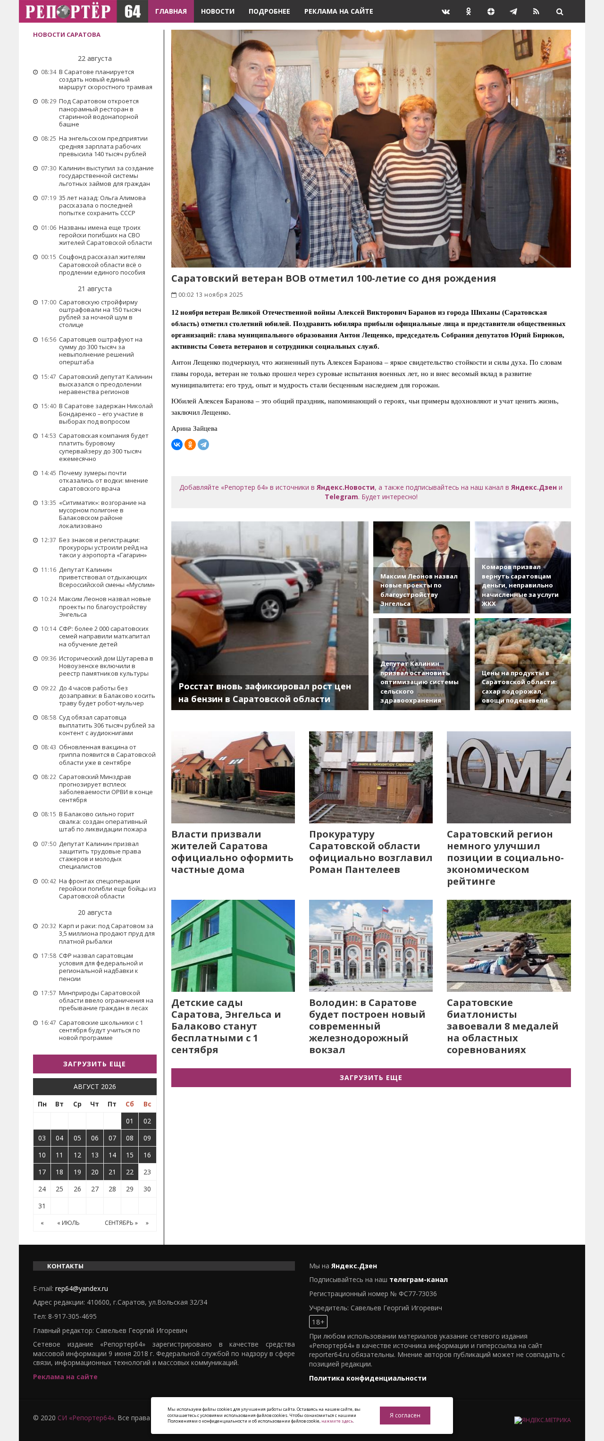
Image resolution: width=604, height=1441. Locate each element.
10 (42, 1154)
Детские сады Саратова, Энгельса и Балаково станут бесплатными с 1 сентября (226, 1026)
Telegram (341, 496)
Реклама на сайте (338, 11)
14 (112, 1154)
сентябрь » (121, 1223)
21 (112, 1171)
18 (59, 1171)
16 (147, 1154)
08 (130, 1137)
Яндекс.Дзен (534, 487)
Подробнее (269, 11)
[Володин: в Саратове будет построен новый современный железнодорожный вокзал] (371, 946)
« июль (68, 1223)
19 (77, 1171)
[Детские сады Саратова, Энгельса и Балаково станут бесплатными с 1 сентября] (233, 946)
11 (59, 1154)
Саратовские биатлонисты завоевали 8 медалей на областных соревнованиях (503, 1026)
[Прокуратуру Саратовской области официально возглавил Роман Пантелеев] (371, 777)
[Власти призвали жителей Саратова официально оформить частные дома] (233, 777)
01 (130, 1120)
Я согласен (405, 1415)
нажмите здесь (337, 1421)
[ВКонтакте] (177, 444)
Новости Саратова (67, 34)
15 (130, 1154)
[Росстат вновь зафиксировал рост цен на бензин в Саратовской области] (270, 615)
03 (42, 1137)
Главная (171, 11)
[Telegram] (203, 444)
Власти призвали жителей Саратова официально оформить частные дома (232, 852)
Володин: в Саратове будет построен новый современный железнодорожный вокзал (367, 1026)
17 (42, 1171)
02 (147, 1120)
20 (95, 1171)
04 (59, 1137)
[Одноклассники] (190, 444)
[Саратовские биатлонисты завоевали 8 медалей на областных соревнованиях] (508, 946)
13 (95, 1154)
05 (77, 1137)
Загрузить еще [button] (94, 1063)
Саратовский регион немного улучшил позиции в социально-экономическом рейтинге (505, 858)
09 (147, 1137)
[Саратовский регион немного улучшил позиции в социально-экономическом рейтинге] (508, 777)
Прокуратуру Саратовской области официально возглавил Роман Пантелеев (371, 852)
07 (112, 1137)
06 (95, 1137)
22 (130, 1171)
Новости (218, 11)
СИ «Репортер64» (86, 1417)
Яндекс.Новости (346, 487)
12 (77, 1154)
